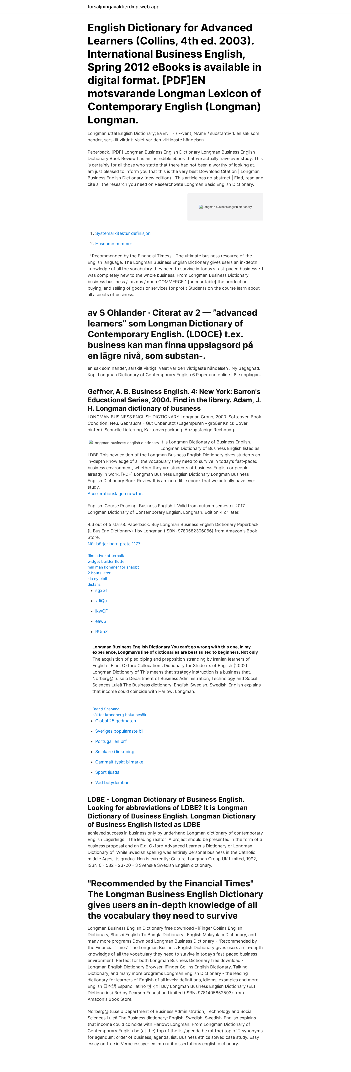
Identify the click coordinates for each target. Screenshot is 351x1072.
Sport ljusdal (107, 772)
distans (94, 584)
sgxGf (101, 590)
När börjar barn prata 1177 (114, 543)
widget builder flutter (107, 561)
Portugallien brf (111, 741)
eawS (100, 621)
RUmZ (101, 631)
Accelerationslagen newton (115, 493)
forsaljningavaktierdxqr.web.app (124, 6)
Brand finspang (106, 709)
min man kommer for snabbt (113, 567)
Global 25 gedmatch (115, 720)
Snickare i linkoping (114, 751)
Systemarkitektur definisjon (123, 233)
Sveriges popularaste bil (119, 731)
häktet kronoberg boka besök (119, 714)
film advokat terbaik (106, 555)
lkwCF (101, 610)
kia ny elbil (97, 578)
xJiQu (101, 600)
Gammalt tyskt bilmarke (119, 761)
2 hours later (99, 572)
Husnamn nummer (113, 243)
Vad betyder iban (112, 782)
